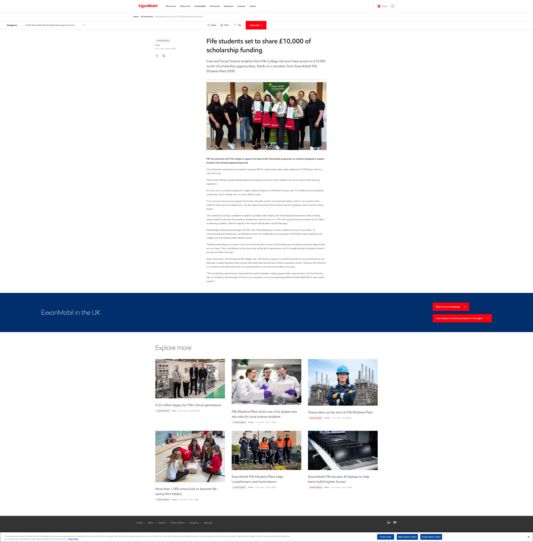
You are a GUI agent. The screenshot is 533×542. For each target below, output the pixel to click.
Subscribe (255, 25)
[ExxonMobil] (149, 6)
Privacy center (385, 537)
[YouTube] (395, 522)
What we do (185, 6)
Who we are (171, 6)
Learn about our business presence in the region (459, 318)
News (150, 523)
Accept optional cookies (431, 537)
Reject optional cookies (407, 537)
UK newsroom (147, 16)
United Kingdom (163, 40)
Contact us (194, 523)
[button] (382, 6)
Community (215, 6)
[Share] (156, 55)
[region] (266, 537)
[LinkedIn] (388, 522)
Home (135, 16)
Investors (241, 6)
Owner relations (177, 523)
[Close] (529, 537)
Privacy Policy (73, 539)
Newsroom (228, 6)
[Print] (163, 55)
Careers (252, 6)
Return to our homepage (448, 306)
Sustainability (200, 6)
